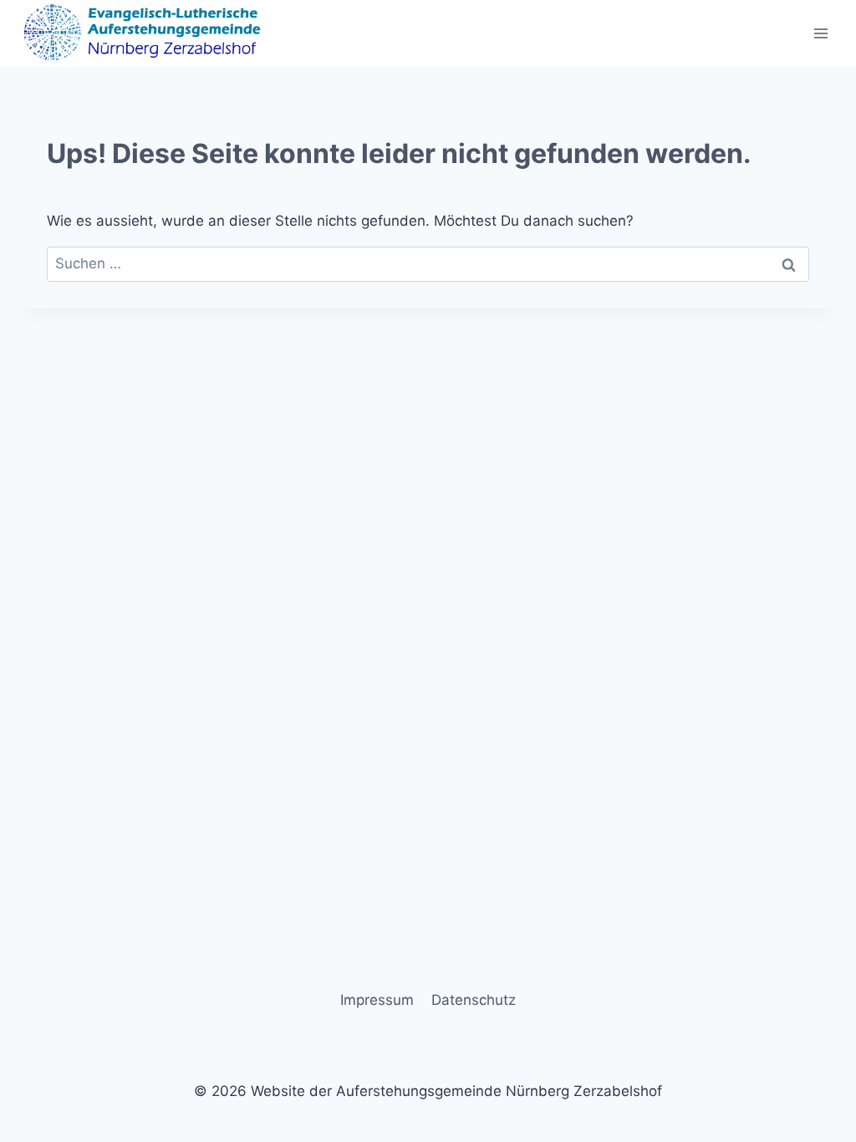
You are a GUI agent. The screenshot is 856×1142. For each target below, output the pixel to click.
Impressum (377, 1000)
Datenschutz (473, 1000)
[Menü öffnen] (820, 33)
